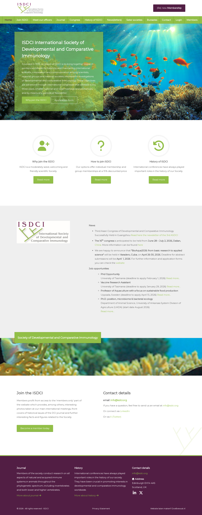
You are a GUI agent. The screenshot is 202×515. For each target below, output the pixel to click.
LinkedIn (125, 411)
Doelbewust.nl (178, 508)
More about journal (28, 495)
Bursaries (152, 19)
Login (179, 19)
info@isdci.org (118, 400)
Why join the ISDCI (36, 100)
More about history (85, 495)
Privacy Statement (101, 508)
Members (192, 19)
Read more (43, 179)
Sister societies (134, 19)
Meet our (42, 19)
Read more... (173, 278)
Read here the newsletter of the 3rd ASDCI (154, 235)
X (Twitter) (115, 416)
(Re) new (169, 7)
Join (22, 19)
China (98, 244)
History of (93, 19)
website (120, 262)
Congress (75, 19)
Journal (60, 19)
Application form (64, 100)
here (140, 244)
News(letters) (114, 19)
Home (8, 19)
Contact (166, 19)
